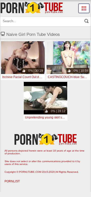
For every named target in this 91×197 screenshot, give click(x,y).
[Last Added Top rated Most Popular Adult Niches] (84, 8)
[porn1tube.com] (31, 7)
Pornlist (12, 181)
